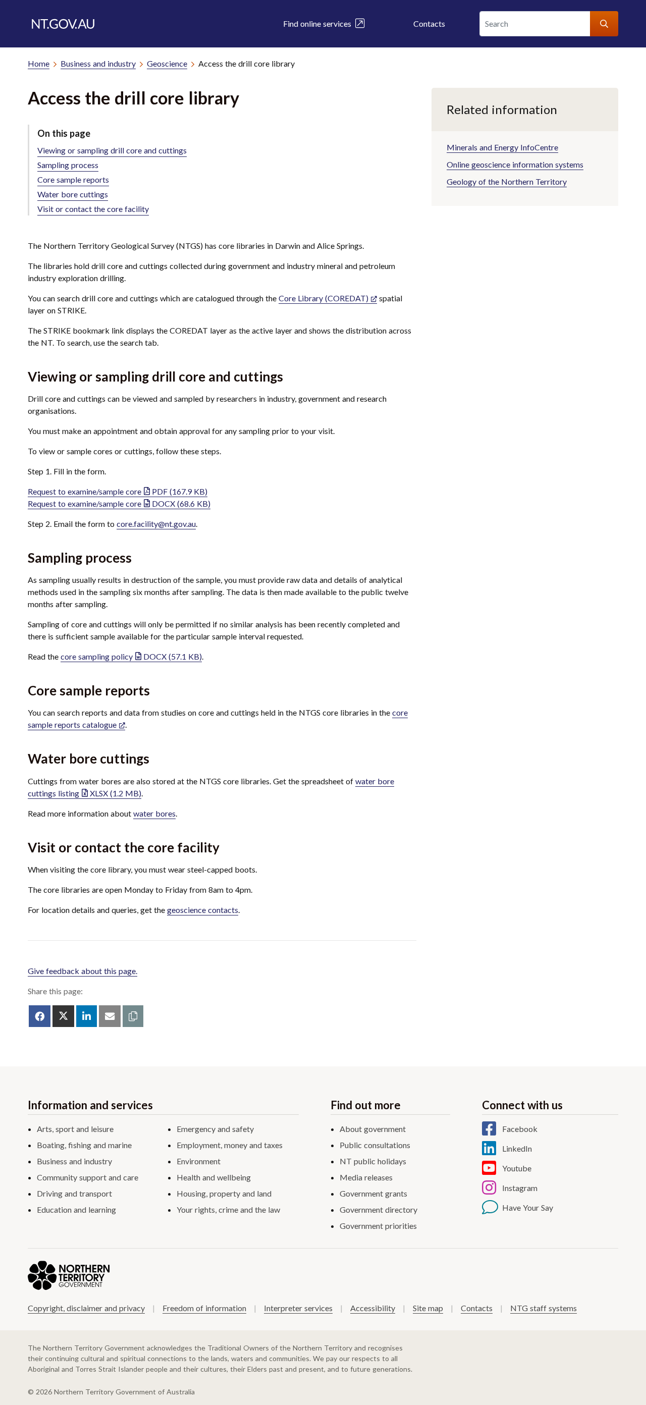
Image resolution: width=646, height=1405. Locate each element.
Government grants (373, 1193)
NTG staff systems (543, 1308)
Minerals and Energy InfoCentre (502, 147)
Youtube (516, 1168)
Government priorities (378, 1225)
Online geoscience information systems (515, 164)
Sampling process (67, 165)
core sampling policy (131, 656)
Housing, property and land (224, 1193)
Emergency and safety (215, 1128)
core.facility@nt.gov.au (156, 523)
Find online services (319, 23)
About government (373, 1128)
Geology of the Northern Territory (507, 181)
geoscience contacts (202, 909)
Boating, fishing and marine (84, 1145)
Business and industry (98, 63)
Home (38, 63)
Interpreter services (298, 1308)
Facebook (519, 1128)
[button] (133, 1016)
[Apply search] (604, 23)
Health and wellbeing (214, 1177)
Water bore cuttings (72, 194)
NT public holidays (373, 1161)
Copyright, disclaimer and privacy (86, 1308)
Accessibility (372, 1308)
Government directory (378, 1209)
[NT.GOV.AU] (63, 24)
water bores (154, 813)
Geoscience (167, 63)
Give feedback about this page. (82, 971)
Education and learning (76, 1209)
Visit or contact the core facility (93, 208)
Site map (428, 1308)
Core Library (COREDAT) (323, 298)
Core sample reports (73, 179)
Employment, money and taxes (230, 1145)
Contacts (429, 23)
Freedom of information (204, 1308)
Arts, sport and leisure (75, 1128)
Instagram (519, 1188)
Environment (199, 1161)
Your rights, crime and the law (228, 1209)
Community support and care (87, 1177)
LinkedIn (517, 1148)
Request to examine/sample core (117, 491)
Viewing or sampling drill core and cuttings (112, 150)
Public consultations (375, 1145)
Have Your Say (527, 1207)
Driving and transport (74, 1193)
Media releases (366, 1177)
